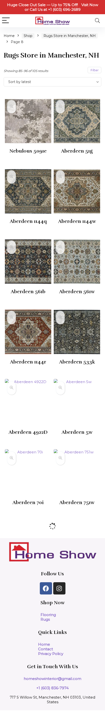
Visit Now (89, 4)
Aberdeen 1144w (77, 221)
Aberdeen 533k (77, 362)
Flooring (48, 614)
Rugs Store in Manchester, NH (69, 36)
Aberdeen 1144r (28, 362)
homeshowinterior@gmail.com (52, 678)
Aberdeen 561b (28, 292)
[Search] (97, 20)
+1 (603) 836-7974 (52, 688)
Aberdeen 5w (77, 432)
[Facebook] (46, 588)
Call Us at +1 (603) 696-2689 (55, 9)
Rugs (45, 619)
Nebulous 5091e (28, 151)
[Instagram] (59, 588)
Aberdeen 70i (28, 502)
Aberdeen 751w (76, 502)
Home (9, 36)
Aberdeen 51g (77, 151)
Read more (28, 160)
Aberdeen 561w (77, 292)
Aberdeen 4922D (28, 432)
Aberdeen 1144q (28, 221)
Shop (28, 36)
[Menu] (6, 20)
